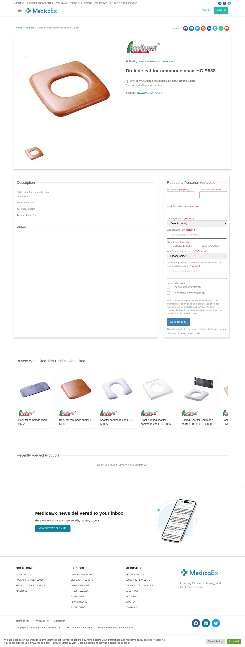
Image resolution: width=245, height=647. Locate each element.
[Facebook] (224, 3)
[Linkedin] (220, 3)
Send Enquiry (178, 321)
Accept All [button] (234, 641)
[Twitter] (229, 3)
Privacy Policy (205, 313)
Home (19, 27)
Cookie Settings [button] (215, 641)
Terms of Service (186, 333)
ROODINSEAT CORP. (150, 92)
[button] (19, 10)
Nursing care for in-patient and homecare (151, 61)
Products (29, 27)
